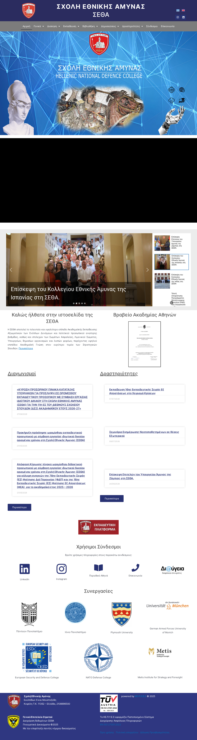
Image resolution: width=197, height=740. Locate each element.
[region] (98, 269)
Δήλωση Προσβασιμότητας (154, 732)
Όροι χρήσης (107, 732)
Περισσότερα (26, 348)
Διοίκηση (52, 26)
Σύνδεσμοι (152, 26)
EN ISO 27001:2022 (110, 724)
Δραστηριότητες (131, 26)
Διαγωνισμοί (22, 373)
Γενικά (37, 26)
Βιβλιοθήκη (88, 26)
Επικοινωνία (168, 26)
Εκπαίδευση (69, 26)
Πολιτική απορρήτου (127, 732)
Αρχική (26, 26)
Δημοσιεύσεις (108, 26)
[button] (79, 269)
